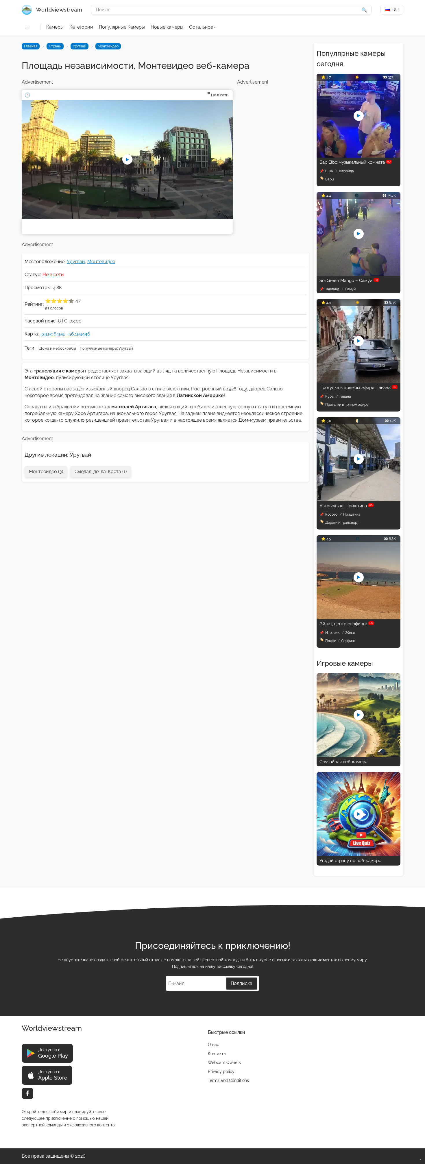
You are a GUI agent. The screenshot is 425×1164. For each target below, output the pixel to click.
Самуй (350, 289)
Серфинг (348, 641)
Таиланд (332, 289)
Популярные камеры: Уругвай (106, 348)
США (329, 171)
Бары (329, 179)
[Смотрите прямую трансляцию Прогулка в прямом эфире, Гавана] (358, 381)
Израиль (332, 633)
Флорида (346, 171)
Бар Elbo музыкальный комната (355, 162)
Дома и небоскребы (57, 348)
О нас (213, 1044)
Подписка (241, 983)
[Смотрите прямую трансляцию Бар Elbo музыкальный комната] (358, 156)
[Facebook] (27, 1093)
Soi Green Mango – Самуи (348, 280)
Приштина (352, 514)
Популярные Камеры (122, 27)
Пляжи (330, 641)
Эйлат (350, 633)
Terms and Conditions (228, 1080)
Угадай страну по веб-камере (350, 860)
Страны (55, 46)
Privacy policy (221, 1071)
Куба (330, 396)
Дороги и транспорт (342, 523)
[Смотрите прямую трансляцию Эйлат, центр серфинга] (358, 617)
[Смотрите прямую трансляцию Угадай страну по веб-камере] (358, 854)
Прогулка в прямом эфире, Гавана (357, 387)
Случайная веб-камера (343, 761)
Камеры (55, 27)
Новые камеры (167, 27)
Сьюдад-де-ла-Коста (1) (101, 471)
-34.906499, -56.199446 (65, 334)
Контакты (217, 1053)
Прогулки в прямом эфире (346, 405)
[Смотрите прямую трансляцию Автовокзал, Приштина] (358, 499)
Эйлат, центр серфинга (346, 623)
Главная (30, 46)
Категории (81, 27)
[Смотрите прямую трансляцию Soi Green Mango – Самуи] (358, 274)
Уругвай (79, 46)
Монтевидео (108, 46)
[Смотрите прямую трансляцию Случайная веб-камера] (358, 755)
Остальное (201, 27)
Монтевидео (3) (46, 471)
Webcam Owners (224, 1062)
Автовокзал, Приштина (346, 505)
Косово (331, 514)
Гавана (345, 396)
